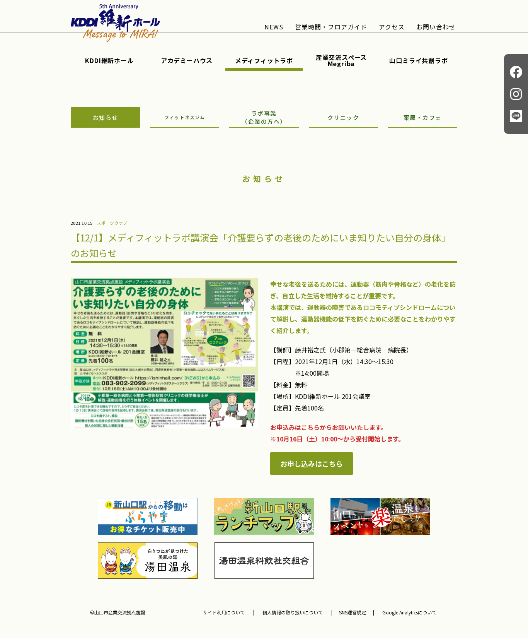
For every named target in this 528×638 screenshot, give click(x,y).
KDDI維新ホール (109, 60)
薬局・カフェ (423, 117)
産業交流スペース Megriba (341, 60)
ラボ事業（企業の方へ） (264, 117)
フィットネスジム (184, 117)
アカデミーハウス (187, 60)
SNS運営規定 (352, 612)
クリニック (343, 117)
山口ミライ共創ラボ (418, 60)
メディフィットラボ (264, 60)
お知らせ (105, 117)
